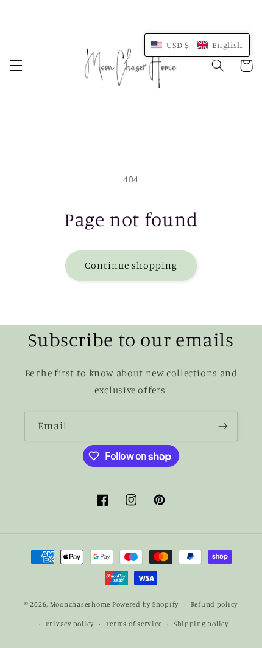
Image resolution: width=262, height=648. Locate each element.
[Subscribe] (223, 426)
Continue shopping (131, 265)
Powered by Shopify (145, 604)
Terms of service (134, 623)
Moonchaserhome (80, 604)
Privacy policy (70, 623)
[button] (16, 66)
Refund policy (214, 604)
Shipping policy (201, 623)
